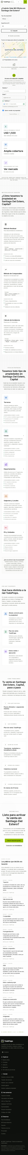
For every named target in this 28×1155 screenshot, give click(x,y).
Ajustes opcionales (15, 35)
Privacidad (4, 1131)
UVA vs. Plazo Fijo (5, 1101)
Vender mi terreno (12, 2)
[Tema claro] (18, 2)
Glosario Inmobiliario (6, 1109)
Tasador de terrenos (6, 1080)
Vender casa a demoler (7, 1082)
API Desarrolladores (6, 1122)
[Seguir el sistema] (25, 2)
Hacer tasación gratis (14, 840)
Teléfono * (7, 101)
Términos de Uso (5, 1128)
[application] (14, 50)
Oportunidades (5, 1106)
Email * (4, 94)
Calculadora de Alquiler (7, 1098)
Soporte (3, 1125)
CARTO (24, 57)
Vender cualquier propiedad (8, 1088)
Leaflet (6, 57)
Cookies (3, 1133)
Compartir (14, 30)
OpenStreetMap (13, 57)
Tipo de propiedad (6, 15)
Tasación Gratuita (5, 1095)
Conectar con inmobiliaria (14, 845)
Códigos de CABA (5, 1112)
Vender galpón (5, 1085)
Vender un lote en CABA (7, 1077)
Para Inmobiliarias (5, 1119)
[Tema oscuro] (22, 2)
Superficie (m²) (5, 23)
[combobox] (5, 19)
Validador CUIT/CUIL (6, 1104)
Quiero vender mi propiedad (12, 110)
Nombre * (5, 88)
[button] (14, 49)
